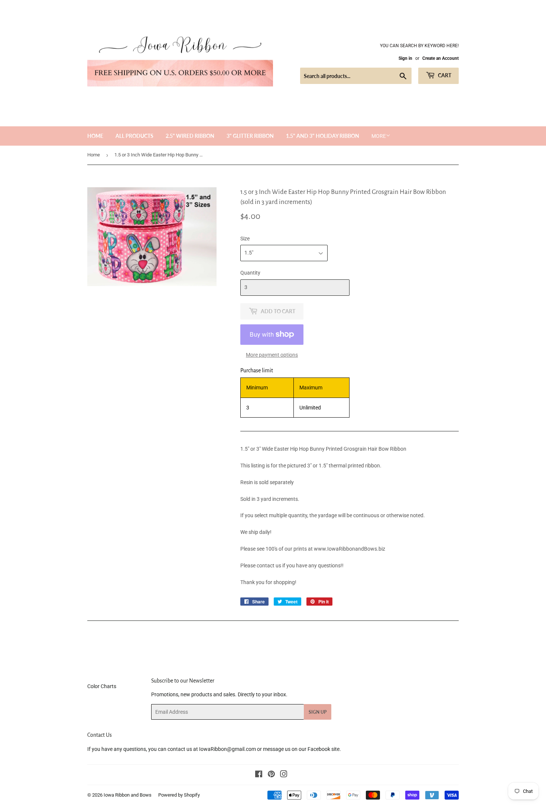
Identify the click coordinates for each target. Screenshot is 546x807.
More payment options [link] (272, 355)
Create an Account (440, 58)
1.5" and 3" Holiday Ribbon (322, 136)
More (378, 136)
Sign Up (317, 712)
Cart (444, 75)
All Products (134, 136)
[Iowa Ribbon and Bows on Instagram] (283, 775)
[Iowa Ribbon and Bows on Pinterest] (271, 775)
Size (245, 239)
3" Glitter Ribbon (250, 136)
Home (95, 136)
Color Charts (101, 686)
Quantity (250, 273)
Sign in (405, 58)
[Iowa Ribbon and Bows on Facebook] (259, 775)
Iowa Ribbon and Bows (128, 795)
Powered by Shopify (179, 795)
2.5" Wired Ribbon (190, 136)
